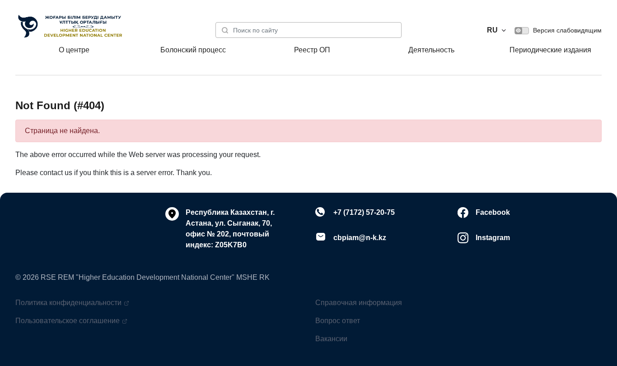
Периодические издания (550, 50)
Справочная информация (358, 302)
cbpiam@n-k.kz (359, 237)
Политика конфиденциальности (68, 302)
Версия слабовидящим (566, 30)
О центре (74, 50)
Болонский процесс (193, 50)
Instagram (493, 237)
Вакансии (331, 339)
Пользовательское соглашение (67, 320)
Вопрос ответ (337, 320)
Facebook (493, 212)
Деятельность (431, 50)
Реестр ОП (312, 50)
